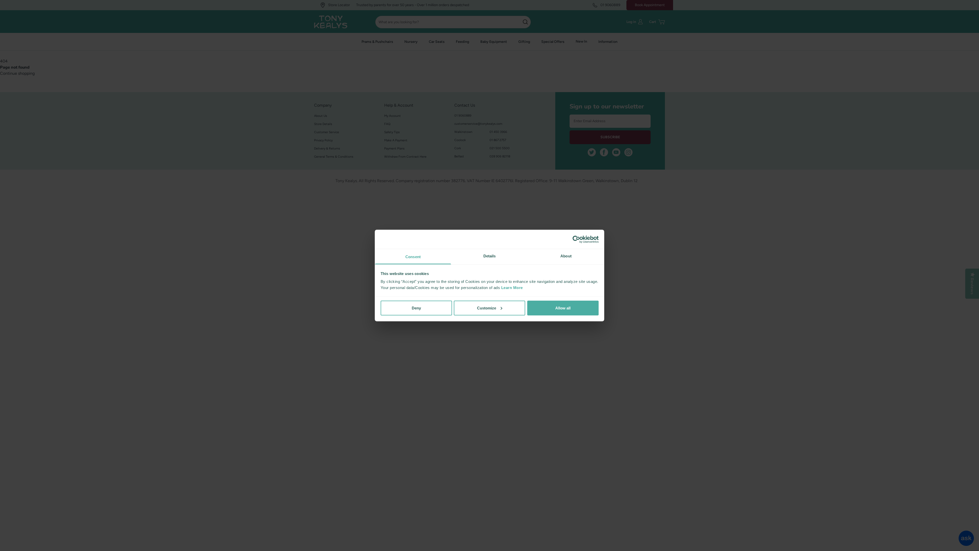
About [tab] (566, 256)
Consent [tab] (413, 257)
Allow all (563, 308)
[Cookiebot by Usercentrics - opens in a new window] (576, 239)
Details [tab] (489, 256)
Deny (416, 308)
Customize (486, 308)
